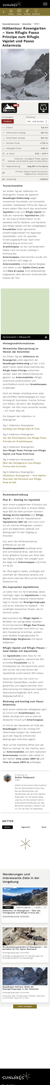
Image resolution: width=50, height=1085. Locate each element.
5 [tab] (21, 99)
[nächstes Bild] (46, 74)
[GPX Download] (43, 108)
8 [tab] (27, 99)
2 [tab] (16, 99)
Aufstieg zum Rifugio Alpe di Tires (21, 429)
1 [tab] (14, 99)
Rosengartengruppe (11, 24)
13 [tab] (36, 99)
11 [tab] (32, 99)
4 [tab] (19, 99)
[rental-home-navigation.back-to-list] (4, 12)
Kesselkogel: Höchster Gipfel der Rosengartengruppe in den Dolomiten (21, 988)
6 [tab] (23, 99)
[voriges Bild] (4, 74)
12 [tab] (34, 99)
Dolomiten (26, 24)
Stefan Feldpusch (25, 777)
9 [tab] (29, 99)
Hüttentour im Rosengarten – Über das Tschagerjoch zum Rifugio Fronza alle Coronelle (21, 913)
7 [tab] (25, 99)
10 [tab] (31, 99)
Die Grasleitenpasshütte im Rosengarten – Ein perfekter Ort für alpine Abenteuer (25, 948)
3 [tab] (18, 99)
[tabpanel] (25, 74)
